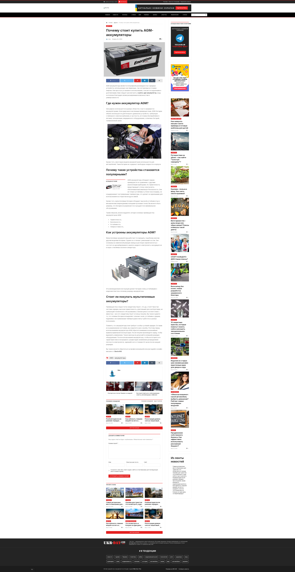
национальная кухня (151, 557)
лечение (136, 561)
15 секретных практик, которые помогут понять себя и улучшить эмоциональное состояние (178, 327)
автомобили (176, 561)
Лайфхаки (174, 358)
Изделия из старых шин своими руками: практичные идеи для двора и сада (179, 364)
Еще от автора (158, 401)
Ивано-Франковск (131, 521)
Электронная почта (132, 462)
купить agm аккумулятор (147, 93)
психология (163, 557)
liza (119, 370)
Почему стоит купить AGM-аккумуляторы (117, 186)
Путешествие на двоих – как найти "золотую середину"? (178, 158)
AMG (111, 358)
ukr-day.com (132, 543)
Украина (124, 557)
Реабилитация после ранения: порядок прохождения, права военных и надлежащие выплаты (115, 420)
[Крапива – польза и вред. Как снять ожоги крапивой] (180, 175)
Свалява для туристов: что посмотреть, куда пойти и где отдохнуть (133, 503)
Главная (109, 500)
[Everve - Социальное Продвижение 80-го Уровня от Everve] (180, 77)
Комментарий (113, 443)
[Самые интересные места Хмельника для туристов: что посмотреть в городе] (115, 493)
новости (109, 557)
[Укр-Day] (106, 8)
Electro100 (118, 351)
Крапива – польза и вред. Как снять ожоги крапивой (179, 191)
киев (117, 561)
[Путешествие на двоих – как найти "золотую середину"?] (180, 141)
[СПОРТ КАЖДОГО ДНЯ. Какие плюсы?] (180, 243)
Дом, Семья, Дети (176, 118)
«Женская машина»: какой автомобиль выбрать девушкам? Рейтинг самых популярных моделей (180, 399)
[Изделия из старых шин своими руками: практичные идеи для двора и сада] (180, 347)
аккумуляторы (120, 358)
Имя (109, 462)
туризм (117, 557)
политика (133, 557)
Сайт (145, 462)
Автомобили (174, 391)
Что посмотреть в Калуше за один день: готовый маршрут (133, 524)
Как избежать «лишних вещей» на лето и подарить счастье (133, 420)
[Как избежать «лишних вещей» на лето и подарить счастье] (134, 409)
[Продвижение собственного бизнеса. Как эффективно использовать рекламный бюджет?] (180, 419)
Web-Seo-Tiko (137, 569)
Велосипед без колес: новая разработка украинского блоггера (177, 290)
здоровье (179, 557)
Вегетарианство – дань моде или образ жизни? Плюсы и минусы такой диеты (180, 225)
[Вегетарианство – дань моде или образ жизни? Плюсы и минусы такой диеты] (180, 207)
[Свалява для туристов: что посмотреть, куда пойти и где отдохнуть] (134, 493)
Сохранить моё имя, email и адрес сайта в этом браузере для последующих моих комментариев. (134, 470)
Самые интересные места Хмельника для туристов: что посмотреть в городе (114, 503)
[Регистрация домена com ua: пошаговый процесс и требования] (154, 409)
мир (168, 561)
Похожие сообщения (147, 401)
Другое (116, 22)
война (140, 557)
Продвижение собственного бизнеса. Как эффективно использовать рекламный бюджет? (177, 439)
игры (186, 557)
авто (171, 557)
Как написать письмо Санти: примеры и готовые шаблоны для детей (179, 124)
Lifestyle (173, 152)
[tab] (147, 401)
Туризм (128, 500)
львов (162, 561)
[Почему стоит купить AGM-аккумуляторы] (109, 186)
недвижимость (126, 561)
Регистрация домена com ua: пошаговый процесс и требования (153, 420)
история (144, 561)
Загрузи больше (134, 427)
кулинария (110, 561)
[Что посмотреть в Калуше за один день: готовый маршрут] (134, 514)
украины (185, 561)
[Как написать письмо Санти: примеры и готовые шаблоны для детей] (180, 107)
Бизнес (173, 430)
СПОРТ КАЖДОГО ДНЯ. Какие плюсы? (179, 258)
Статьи (110, 22)
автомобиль (154, 561)
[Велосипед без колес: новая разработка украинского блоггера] (180, 272)
